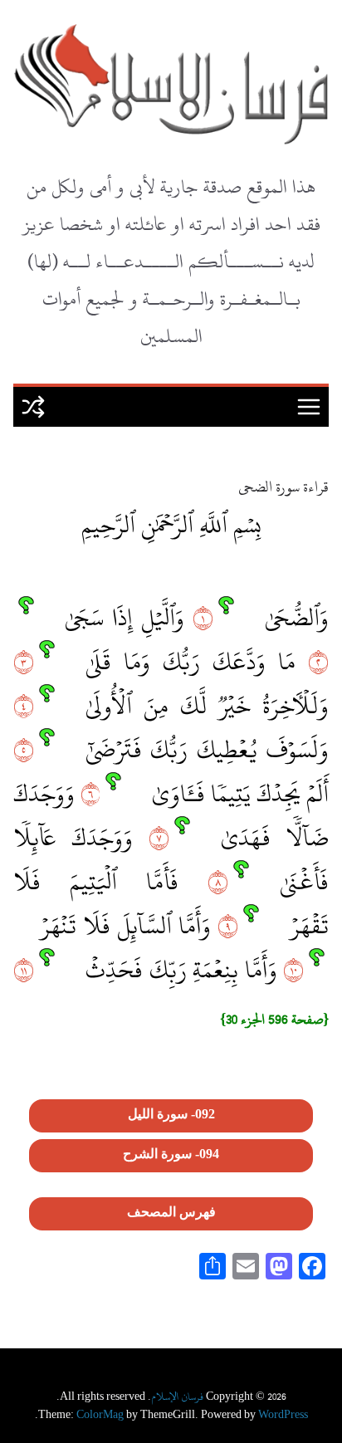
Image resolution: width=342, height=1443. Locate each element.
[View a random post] (33, 407)
